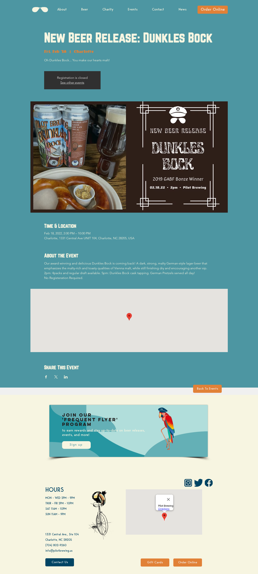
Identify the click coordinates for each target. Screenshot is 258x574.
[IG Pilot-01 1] (188, 483)
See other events (72, 82)
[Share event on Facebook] (46, 377)
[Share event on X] (56, 377)
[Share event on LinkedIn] (66, 377)
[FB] (209, 483)
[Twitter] (198, 483)
